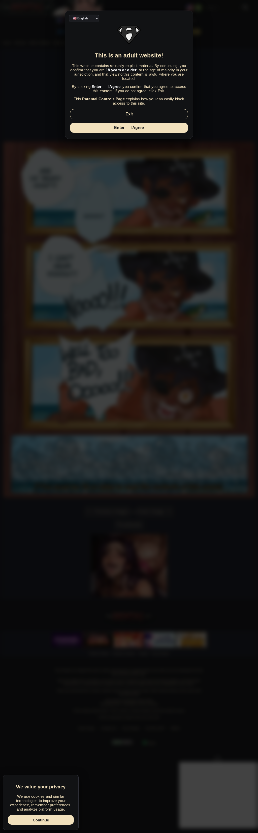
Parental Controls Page (103, 99)
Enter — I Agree (129, 127)
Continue (41, 820)
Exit (129, 114)
